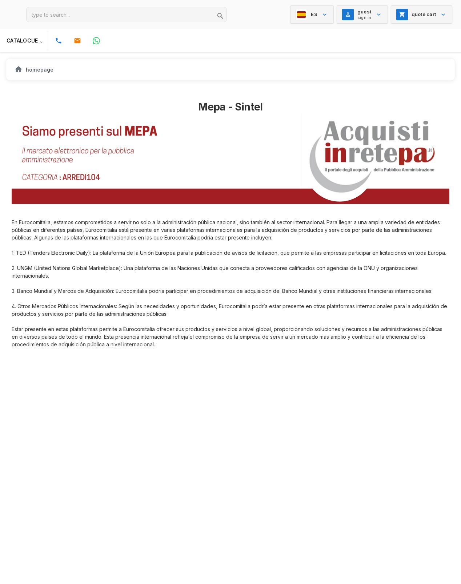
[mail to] (77, 40)
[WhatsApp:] (96, 40)
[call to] (58, 40)
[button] (24, 41)
